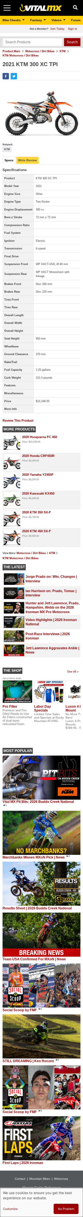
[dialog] (41, 1202)
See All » (73, 671)
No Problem (66, 1209)
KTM (63, 51)
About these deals (12, 678)
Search (72, 42)
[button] (6, 76)
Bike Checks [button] (12, 20)
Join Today (57, 28)
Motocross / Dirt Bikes (39, 51)
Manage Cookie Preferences (41, 1187)
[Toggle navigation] (7, 7)
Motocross (61, 1178)
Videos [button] (57, 20)
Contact (20, 1178)
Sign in (72, 28)
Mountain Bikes (39, 1178)
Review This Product (18, 420)
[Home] (41, 7)
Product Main (11, 51)
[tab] (9, 160)
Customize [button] (10, 1209)
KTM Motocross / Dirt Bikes (21, 55)
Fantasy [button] (36, 20)
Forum (75, 20)
